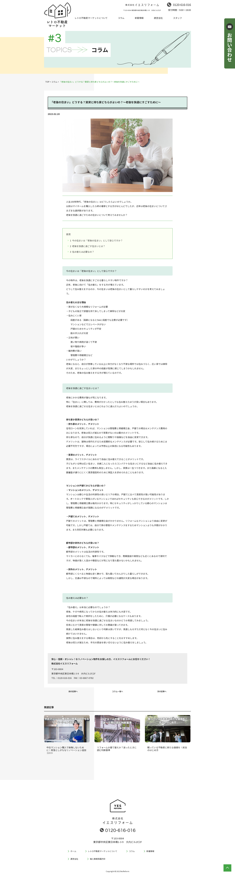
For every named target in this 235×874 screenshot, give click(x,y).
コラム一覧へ (117, 691)
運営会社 (74, 858)
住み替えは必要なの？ (83, 251)
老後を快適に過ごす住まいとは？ (88, 246)
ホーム (73, 851)
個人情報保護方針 (98, 858)
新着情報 (150, 851)
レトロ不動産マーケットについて (102, 851)
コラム (54, 81)
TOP (47, 81)
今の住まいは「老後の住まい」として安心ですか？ (97, 240)
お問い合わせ (229, 47)
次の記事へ (161, 691)
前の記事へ (73, 691)
